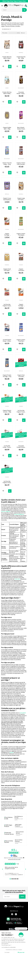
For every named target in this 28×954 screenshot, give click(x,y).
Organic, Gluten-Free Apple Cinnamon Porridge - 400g (21, 234)
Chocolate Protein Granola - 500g (21, 446)
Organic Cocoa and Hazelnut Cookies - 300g (7, 198)
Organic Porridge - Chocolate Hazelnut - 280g (7, 234)
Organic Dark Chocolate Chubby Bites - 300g (21, 375)
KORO (7, 52)
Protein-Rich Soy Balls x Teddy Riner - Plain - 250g (7, 92)
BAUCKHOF (21, 88)
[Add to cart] (10, 66)
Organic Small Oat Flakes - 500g (7, 269)
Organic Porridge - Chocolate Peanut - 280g (21, 305)
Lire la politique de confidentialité (9, 947)
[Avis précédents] (2, 869)
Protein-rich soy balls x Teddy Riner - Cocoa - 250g (7, 57)
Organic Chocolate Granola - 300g (21, 269)
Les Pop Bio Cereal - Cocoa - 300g (7, 446)
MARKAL (21, 52)
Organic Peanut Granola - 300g (7, 411)
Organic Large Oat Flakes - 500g (21, 198)
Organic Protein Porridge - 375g (7, 375)
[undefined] (23, 857)
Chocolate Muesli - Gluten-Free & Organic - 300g (21, 92)
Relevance (23, 32)
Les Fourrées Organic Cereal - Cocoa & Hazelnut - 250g (21, 411)
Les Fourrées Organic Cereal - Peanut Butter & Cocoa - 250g (7, 305)
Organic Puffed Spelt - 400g (7, 128)
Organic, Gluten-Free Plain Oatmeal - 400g (21, 340)
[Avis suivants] (25, 869)
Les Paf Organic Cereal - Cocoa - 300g (7, 340)
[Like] (3, 66)
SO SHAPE (21, 441)
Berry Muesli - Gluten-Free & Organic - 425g (21, 128)
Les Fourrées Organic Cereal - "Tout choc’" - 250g (7, 481)
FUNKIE (7, 229)
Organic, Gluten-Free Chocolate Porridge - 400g (21, 163)
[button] (6, 29)
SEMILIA (7, 194)
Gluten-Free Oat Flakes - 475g (7, 163)
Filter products (5, 32)
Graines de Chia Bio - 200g (21, 57)
